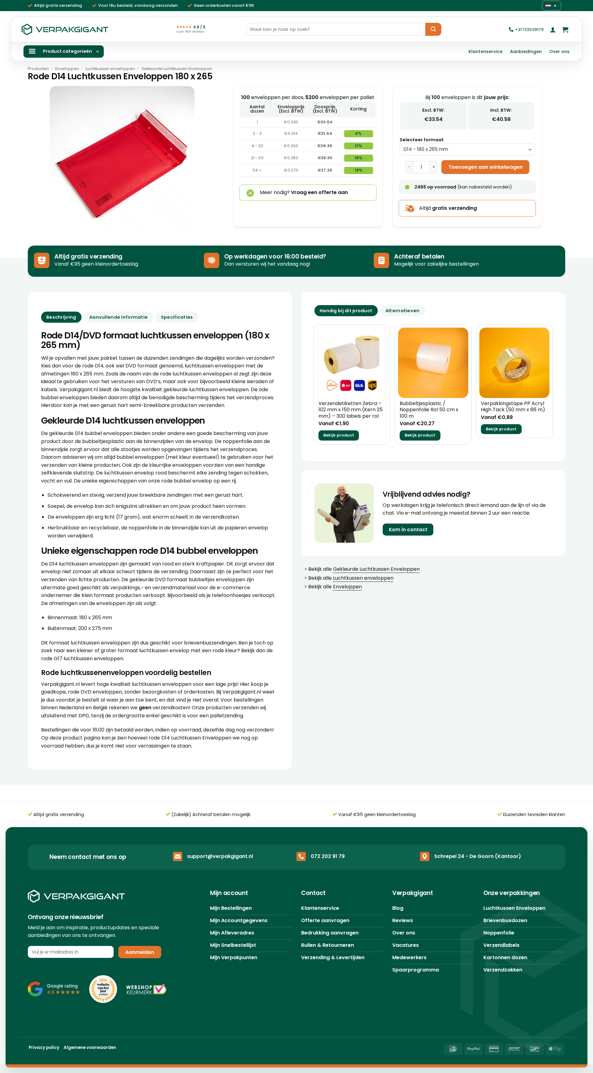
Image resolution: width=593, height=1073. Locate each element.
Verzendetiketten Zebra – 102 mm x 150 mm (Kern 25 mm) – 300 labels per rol (350, 410)
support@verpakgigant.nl (220, 856)
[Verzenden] (433, 29)
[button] (553, 29)
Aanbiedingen (526, 51)
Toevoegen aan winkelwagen (485, 167)
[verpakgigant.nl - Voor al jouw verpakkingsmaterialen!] (65, 30)
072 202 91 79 (328, 856)
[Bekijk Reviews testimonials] (54, 989)
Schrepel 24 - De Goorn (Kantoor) (477, 856)
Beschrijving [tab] (61, 317)
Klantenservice (486, 51)
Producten (38, 68)
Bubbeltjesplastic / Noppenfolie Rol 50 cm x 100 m (429, 410)
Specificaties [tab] (177, 317)
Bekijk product (338, 435)
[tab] (346, 310)
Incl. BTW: (501, 110)
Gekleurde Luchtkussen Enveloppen (176, 68)
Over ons (559, 51)
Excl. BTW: (433, 110)
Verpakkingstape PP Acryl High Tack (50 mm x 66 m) (513, 406)
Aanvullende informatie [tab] (118, 317)
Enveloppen (67, 68)
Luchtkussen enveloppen (110, 68)
